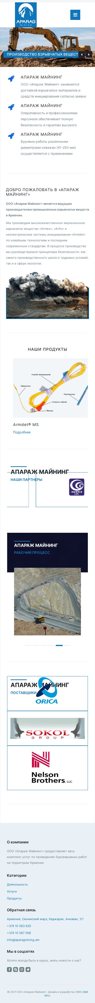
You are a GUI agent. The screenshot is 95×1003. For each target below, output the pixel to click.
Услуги (12, 891)
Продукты (14, 898)
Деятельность (17, 884)
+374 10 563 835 (19, 926)
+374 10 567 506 (19, 933)
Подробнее (16, 432)
